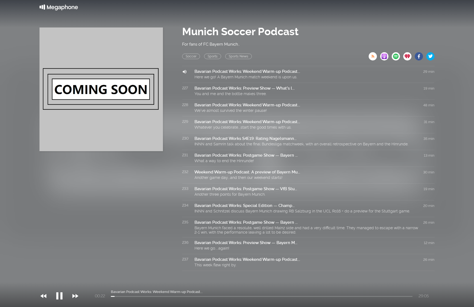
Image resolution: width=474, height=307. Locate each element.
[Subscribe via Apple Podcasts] (386, 54)
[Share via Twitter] (430, 54)
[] (62, 284)
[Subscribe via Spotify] (397, 54)
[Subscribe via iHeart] (409, 54)
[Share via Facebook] (420, 54)
